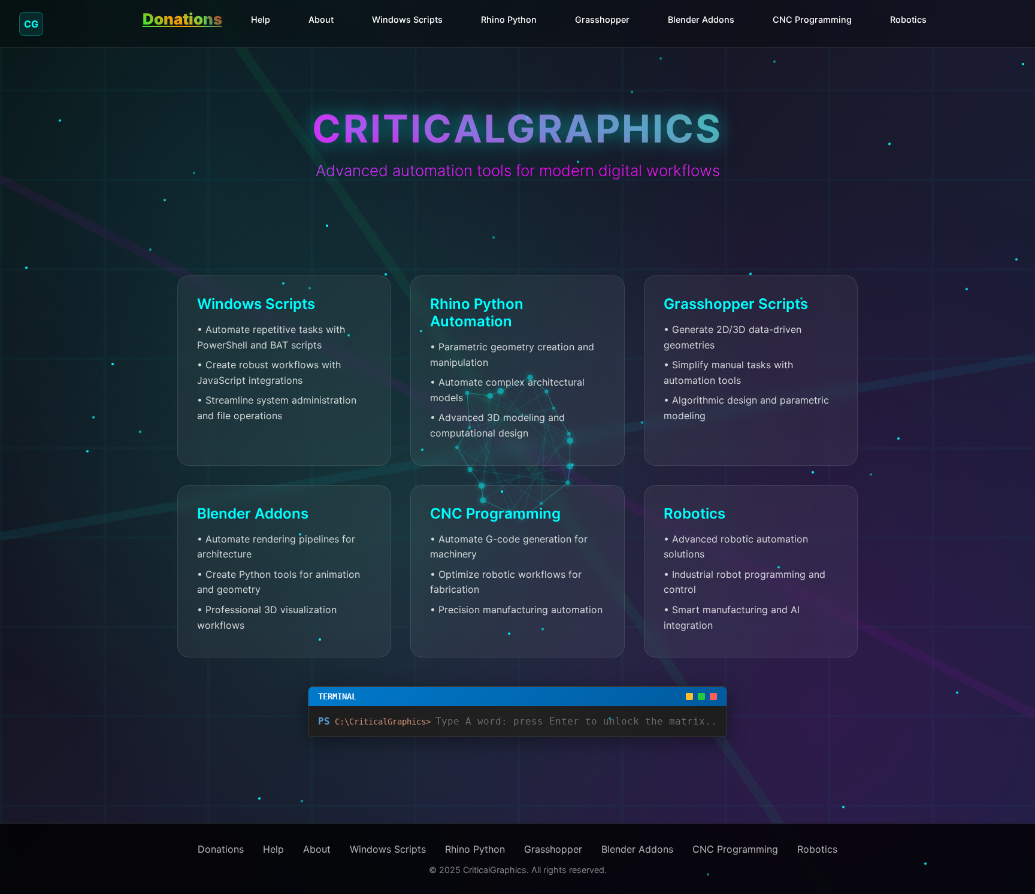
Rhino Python (509, 19)
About (321, 19)
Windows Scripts (407, 19)
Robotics (908, 19)
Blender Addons (701, 19)
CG (31, 24)
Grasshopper (602, 19)
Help (260, 19)
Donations (182, 19)
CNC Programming (812, 19)
